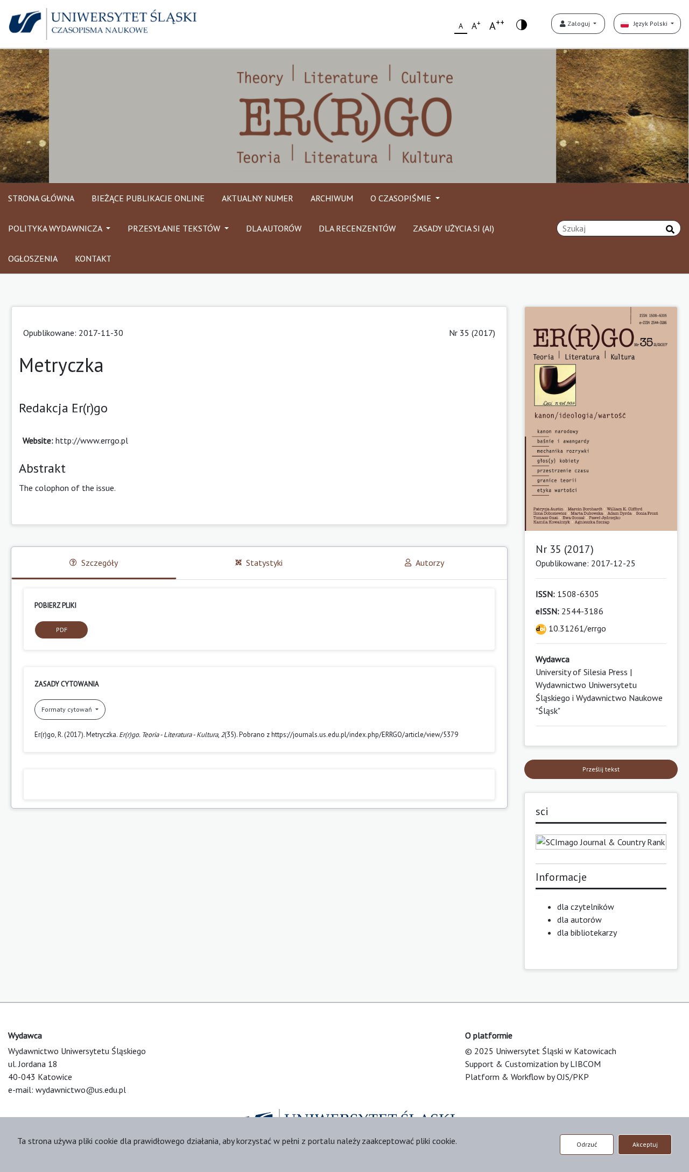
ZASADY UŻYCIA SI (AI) (453, 228)
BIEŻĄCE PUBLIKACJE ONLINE (148, 198)
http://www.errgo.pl (91, 440)
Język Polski (649, 23)
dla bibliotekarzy (587, 932)
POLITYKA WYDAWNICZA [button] (56, 228)
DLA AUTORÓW (273, 228)
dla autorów (579, 919)
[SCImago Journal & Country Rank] (601, 841)
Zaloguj (579, 23)
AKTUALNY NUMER (257, 198)
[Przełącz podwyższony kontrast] (522, 24)
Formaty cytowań (67, 709)
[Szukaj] (670, 229)
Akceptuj (645, 1144)
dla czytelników (585, 906)
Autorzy (430, 562)
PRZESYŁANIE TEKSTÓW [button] (175, 228)
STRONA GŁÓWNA (41, 198)
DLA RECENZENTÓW (357, 228)
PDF (61, 630)
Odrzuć (586, 1144)
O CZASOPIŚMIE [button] (401, 198)
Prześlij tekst (601, 769)
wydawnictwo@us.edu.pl (81, 1089)
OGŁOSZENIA (33, 258)
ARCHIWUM (332, 198)
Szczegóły (99, 562)
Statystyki (264, 562)
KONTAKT (93, 258)
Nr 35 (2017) (472, 332)
